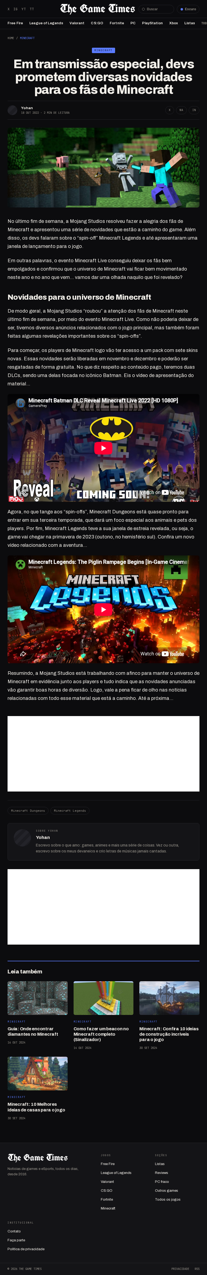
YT (24, 9)
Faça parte (16, 1240)
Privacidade (180, 1269)
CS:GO (97, 23)
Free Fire (15, 23)
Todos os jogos (168, 1199)
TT (32, 9)
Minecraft (27, 38)
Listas (189, 23)
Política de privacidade (26, 1249)
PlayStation (152, 23)
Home (11, 38)
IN (194, 110)
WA (181, 110)
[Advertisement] (103, 754)
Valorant (77, 23)
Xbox (173, 23)
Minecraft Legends (70, 811)
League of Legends (46, 23)
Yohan (27, 108)
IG (15, 9)
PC (133, 23)
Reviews (161, 1173)
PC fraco (162, 1182)
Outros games (166, 1191)
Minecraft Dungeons (28, 811)
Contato (14, 1231)
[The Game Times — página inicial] (97, 9)
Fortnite (117, 23)
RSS (197, 1269)
